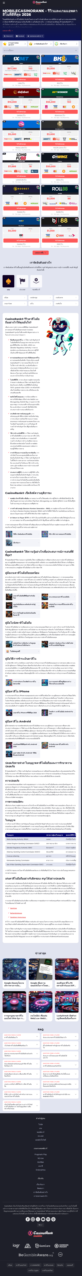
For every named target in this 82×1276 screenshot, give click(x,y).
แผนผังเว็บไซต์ (40, 1140)
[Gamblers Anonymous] (27, 1246)
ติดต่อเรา (40, 1188)
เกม (40, 1128)
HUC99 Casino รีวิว (59, 147)
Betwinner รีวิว (60, 115)
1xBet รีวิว (21, 83)
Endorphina (40, 1170)
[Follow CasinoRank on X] (38, 1219)
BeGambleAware (16, 913)
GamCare (13, 908)
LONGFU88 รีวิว (21, 180)
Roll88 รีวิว (60, 212)
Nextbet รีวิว (21, 244)
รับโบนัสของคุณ (21, 79)
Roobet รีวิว (21, 212)
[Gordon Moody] (61, 1246)
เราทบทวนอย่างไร (40, 1196)
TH (39, 1225)
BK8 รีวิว (60, 83)
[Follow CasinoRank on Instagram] (33, 1219)
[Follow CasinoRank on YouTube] (43, 1219)
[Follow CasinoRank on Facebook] (28, 1219)
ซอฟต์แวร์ (40, 1132)
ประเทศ (40, 1136)
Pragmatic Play (41, 1154)
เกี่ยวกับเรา (41, 1184)
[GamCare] (42, 1246)
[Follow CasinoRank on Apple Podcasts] (53, 1219)
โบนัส (40, 1124)
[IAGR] (16, 1246)
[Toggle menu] (4, 3)
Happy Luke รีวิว (21, 147)
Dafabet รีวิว (21, 115)
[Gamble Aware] (36, 1254)
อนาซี (40, 1166)
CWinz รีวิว (60, 180)
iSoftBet (40, 1162)
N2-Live (41, 1158)
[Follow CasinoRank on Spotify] (48, 1219)
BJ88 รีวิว (60, 244)
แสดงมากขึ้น (39, 253)
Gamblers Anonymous (18, 917)
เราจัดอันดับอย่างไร (40, 1192)
